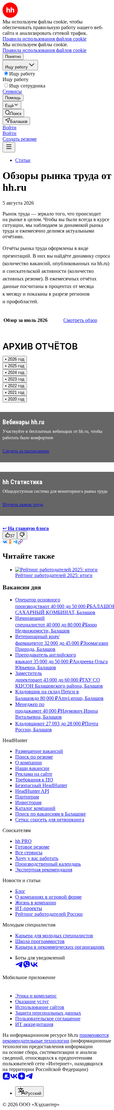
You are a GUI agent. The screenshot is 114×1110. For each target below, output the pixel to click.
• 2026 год (14, 359)
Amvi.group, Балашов (81, 698)
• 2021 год (14, 392)
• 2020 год (14, 399)
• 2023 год (14, 379)
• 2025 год (14, 365)
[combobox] (29, 1091)
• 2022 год (14, 385)
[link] (13, 113)
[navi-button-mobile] (9, 147)
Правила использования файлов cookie (44, 50)
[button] (9, 127)
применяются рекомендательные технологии (56, 1037)
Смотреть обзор (80, 320)
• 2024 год (14, 372)
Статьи (22, 160)
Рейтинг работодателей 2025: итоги (53, 575)
